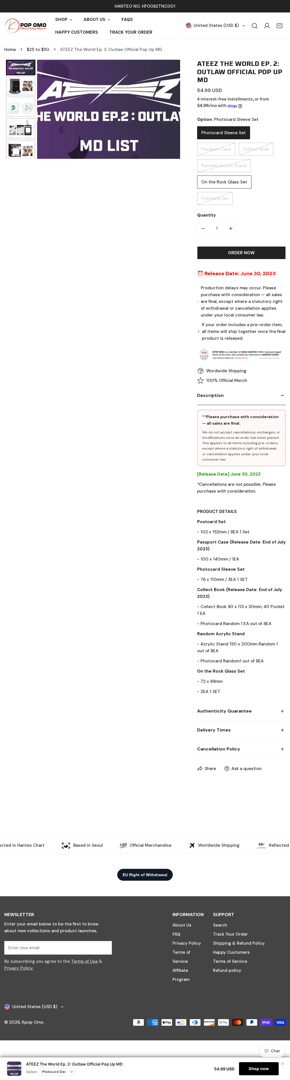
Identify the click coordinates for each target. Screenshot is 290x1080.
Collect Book (256, 149)
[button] (279, 26)
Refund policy (227, 970)
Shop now (259, 1068)
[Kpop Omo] (25, 25)
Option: (31, 1072)
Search (220, 925)
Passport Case (216, 149)
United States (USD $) (216, 25)
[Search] (254, 26)
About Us (181, 925)
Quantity (206, 215)
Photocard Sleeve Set (223, 133)
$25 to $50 (38, 49)
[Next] (172, 109)
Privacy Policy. (18, 968)
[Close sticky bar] (283, 1064)
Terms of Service (230, 961)
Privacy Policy (186, 943)
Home (10, 49)
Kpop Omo (32, 1022)
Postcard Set (214, 198)
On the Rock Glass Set (224, 182)
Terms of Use (84, 961)
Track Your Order (230, 934)
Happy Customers (231, 952)
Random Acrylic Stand (224, 165)
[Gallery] (92, 109)
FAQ (176, 934)
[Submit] (104, 947)
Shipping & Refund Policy (239, 943)
